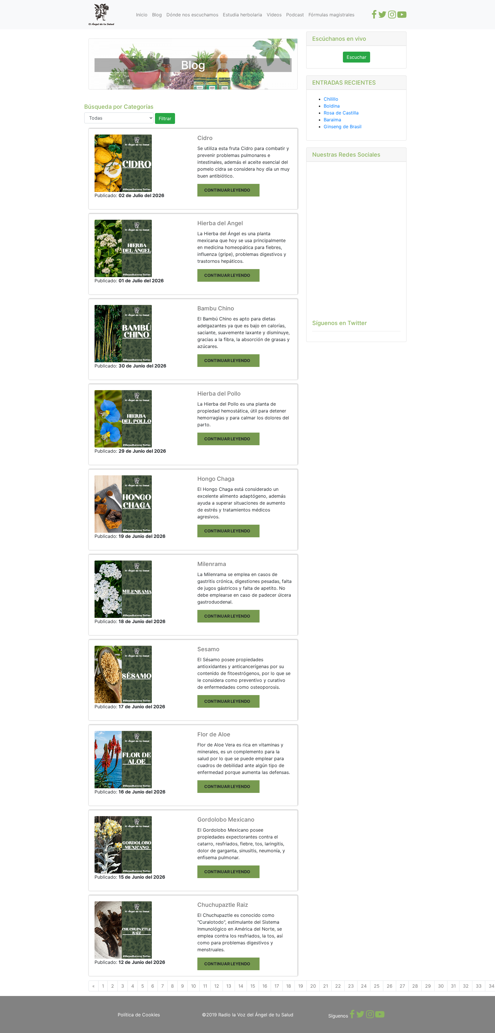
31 (453, 986)
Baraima (332, 119)
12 (216, 986)
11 (205, 986)
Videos (274, 14)
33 (479, 986)
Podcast (295, 14)
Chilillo (331, 99)
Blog (157, 14)
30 (441, 986)
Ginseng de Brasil (343, 126)
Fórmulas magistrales (331, 14)
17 (276, 986)
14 (240, 986)
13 (228, 986)
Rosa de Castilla (341, 113)
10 (193, 986)
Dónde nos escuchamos (192, 14)
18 (288, 986)
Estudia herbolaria (242, 14)
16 (264, 986)
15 (252, 986)
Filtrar (165, 118)
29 (428, 986)
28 (415, 986)
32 (466, 986)
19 (300, 986)
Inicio (142, 14)
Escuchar (356, 57)
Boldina (332, 106)
